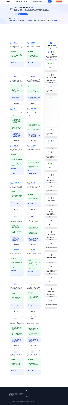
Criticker (15, 214)
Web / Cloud (29, 20)
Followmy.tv (33, 145)
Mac (22, 20)
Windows (16, 20)
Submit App (59, 1)
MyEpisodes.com (17, 283)
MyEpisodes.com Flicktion (51, 245)
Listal (32, 214)
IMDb (15, 42)
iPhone (43, 20)
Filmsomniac (16, 249)
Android (37, 20)
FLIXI (32, 350)
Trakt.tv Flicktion (51, 88)
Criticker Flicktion (51, 200)
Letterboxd (16, 145)
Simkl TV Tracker (15, 75)
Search (50, 1)
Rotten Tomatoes (16, 108)
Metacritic (33, 42)
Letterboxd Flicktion (51, 154)
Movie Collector (34, 283)
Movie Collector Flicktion (51, 257)
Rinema (15, 350)
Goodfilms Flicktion (51, 234)
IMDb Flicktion (51, 54)
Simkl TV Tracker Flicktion (51, 77)
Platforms (20, 1)
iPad (49, 20)
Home (17, 1)
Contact (44, 394)
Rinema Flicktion (51, 291)
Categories (25, 1)
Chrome (55, 20)
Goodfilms (33, 249)
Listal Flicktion (51, 211)
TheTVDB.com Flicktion (51, 177)
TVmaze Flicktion (51, 268)
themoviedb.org (34, 108)
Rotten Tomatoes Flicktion (51, 131)
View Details (17, 69)
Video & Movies (16, 18)
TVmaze (15, 316)
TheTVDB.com (17, 182)
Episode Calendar (33, 182)
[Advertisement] (34, 33)
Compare (51, 59)
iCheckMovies (34, 316)
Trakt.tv (32, 75)
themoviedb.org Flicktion (51, 143)
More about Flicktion (23, 14)
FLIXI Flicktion (51, 302)
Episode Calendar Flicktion (51, 188)
